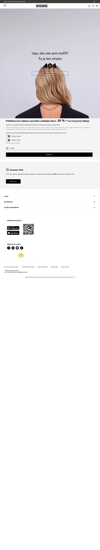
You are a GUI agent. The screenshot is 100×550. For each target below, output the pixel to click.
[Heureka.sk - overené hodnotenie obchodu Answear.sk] (21, 255)
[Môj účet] (89, 6)
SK (21, 272)
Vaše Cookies (54, 267)
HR (12, 272)
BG (6, 272)
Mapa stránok (65, 267)
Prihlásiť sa (49, 155)
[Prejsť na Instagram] (13, 248)
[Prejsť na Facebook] (8, 248)
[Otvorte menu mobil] (5, 6)
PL (16, 272)
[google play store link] (13, 228)
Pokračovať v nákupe (50, 73)
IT (15, 272)
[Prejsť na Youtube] (17, 248)
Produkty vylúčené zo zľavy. (58, 129)
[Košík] (97, 6)
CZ (9, 272)
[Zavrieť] (94, 1)
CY (7, 272)
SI (19, 272)
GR (11, 272)
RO (18, 272)
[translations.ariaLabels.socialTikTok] (21, 248)
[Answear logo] (42, 6)
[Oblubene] (93, 6)
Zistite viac (13, 181)
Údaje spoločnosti (42, 267)
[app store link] (13, 232)
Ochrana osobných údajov (11, 267)
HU (14, 272)
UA (22, 272)
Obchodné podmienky (28, 267)
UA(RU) (25, 272)
